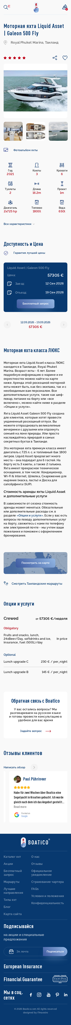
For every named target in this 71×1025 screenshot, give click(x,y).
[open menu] (7, 7)
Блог (7, 907)
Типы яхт (10, 900)
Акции (8, 864)
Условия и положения (47, 896)
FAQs (35, 889)
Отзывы (37, 864)
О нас (35, 856)
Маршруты (11, 882)
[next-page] (34, 767)
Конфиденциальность (47, 903)
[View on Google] (11, 779)
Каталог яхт (12, 856)
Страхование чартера (47, 882)
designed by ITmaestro (35, 1012)
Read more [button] (14, 806)
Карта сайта (13, 914)
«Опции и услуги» (30, 515)
